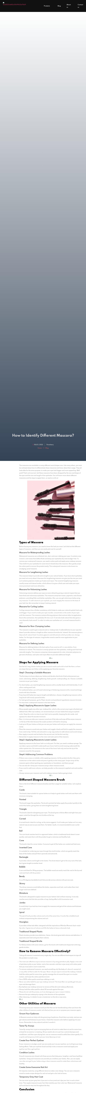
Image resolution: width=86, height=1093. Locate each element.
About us (69, 6)
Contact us (80, 6)
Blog (59, 6)
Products (47, 6)
